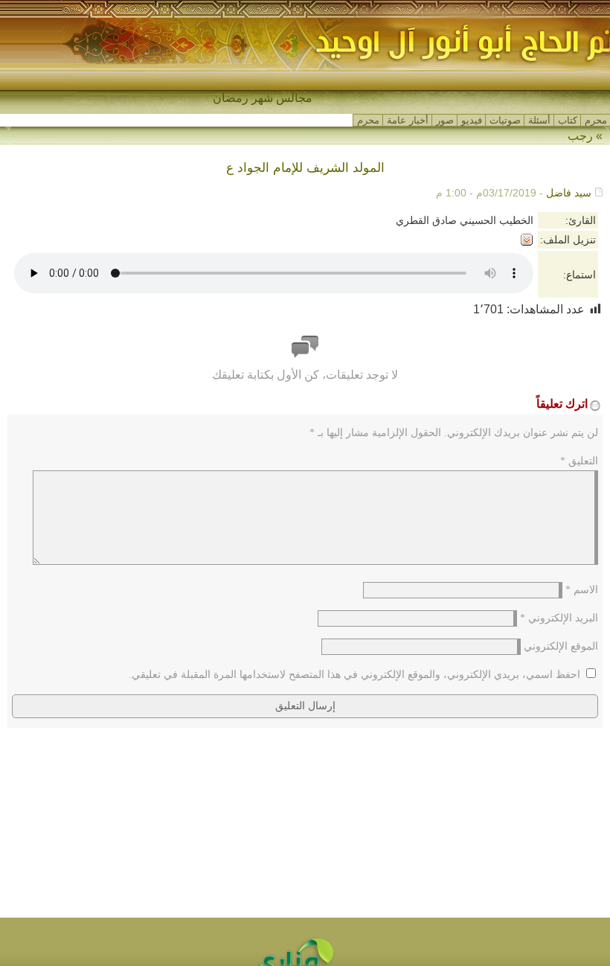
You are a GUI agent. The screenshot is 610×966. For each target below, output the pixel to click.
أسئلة (539, 120)
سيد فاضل (568, 193)
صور (445, 120)
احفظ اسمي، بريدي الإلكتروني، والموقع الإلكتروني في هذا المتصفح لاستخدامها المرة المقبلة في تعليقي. (354, 674)
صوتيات (505, 120)
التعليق (579, 461)
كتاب (567, 120)
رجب (580, 135)
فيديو (471, 120)
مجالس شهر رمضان (262, 98)
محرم (596, 120)
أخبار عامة (407, 120)
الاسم (581, 589)
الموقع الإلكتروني (561, 646)
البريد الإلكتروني (559, 618)
